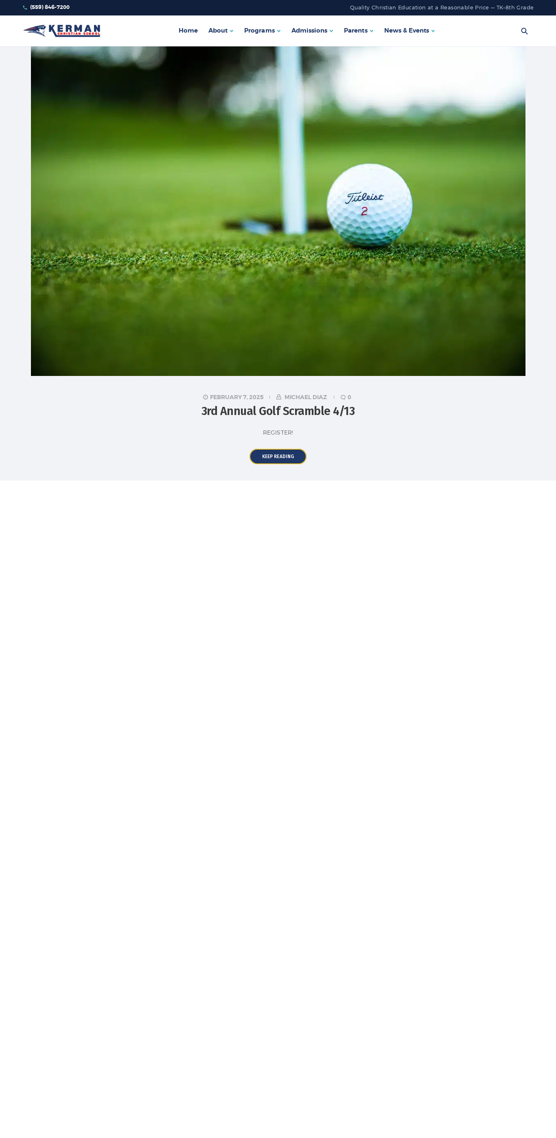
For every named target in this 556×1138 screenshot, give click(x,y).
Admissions (309, 30)
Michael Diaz (305, 397)
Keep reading (278, 456)
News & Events (406, 30)
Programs (259, 30)
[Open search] (524, 31)
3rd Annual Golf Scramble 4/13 (278, 411)
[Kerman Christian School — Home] (61, 30)
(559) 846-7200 (50, 7)
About (218, 30)
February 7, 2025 (237, 397)
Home (188, 30)
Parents (355, 30)
